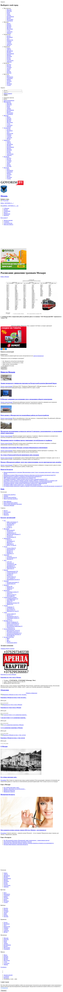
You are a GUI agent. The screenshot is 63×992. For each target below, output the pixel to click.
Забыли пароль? (8, 93)
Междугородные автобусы (11, 498)
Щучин (9, 45)
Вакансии (6, 215)
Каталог (6, 209)
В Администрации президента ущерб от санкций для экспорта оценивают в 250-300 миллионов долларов (33, 486)
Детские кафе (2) (11, 523)
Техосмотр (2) (10, 563)
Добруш (9, 49)
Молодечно (10, 29)
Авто (5, 560)
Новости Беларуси (7, 469)
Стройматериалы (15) (12, 598)
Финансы (6, 585)
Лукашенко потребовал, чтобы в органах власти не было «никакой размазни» (25, 479)
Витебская (6, 156)
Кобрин (9, 79)
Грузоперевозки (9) (12, 557)
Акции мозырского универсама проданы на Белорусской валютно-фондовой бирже (29, 383)
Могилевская (7, 101)
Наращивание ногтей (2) (13, 579)
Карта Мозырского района (11, 502)
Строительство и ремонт (10, 597)
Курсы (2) (9, 539)
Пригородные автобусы (10, 497)
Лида (8, 38)
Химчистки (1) (11, 627)
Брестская (6, 167)
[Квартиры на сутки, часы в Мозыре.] (16, 673)
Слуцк (8, 30)
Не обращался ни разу (8, 365)
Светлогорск (10, 60)
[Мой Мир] (6, 349)
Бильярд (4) (10, 552)
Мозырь (9, 55)
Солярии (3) (10, 574)
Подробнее (4, 780)
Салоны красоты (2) (12, 572)
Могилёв (9, 9)
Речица (9, 57)
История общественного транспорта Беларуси (16, 844)
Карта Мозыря (7, 501)
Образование (7, 538)
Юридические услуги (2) (13, 630)
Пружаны (9, 83)
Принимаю (3, 990)
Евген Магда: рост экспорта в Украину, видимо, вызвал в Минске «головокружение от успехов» (30, 480)
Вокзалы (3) (10, 559)
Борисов (9, 24)
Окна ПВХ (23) (11, 600)
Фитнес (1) (9, 615)
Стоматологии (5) (11, 533)
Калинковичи (10, 53)
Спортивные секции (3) (13, 618)
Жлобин (9, 52)
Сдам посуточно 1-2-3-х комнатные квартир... (13, 717)
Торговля (6, 581)
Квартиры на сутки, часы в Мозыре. (11, 677)
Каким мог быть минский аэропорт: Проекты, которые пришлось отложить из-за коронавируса (29, 843)
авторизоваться (27, 355)
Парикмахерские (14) (12, 571)
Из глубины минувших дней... (9, 777)
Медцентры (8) (11, 530)
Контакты (6, 977)
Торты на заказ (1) (11, 594)
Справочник (7, 211)
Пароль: (6, 92)
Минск (8, 23)
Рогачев (9, 59)
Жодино (9, 27)
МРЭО (8, 641)
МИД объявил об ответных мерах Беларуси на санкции (20, 477)
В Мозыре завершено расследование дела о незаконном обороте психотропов (26, 399)
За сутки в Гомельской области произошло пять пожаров (20, 455)
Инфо (2, 489)
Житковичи (10, 50)
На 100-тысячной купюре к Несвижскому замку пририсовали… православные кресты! (26, 840)
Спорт (5, 612)
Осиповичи (10, 20)
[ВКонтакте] (1, 349)
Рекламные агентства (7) (13, 631)
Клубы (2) (9, 527)
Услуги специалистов (9, 629)
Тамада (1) (9, 593)
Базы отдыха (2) (11, 609)
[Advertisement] (31, 237)
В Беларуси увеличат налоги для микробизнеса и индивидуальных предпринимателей (28, 482)
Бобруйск (9, 11)
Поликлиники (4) (11, 537)
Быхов (8, 12)
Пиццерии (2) (10, 524)
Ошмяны (9, 41)
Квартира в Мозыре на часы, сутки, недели (13, 738)
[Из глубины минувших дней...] (21, 774)
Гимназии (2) (10, 544)
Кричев (9, 18)
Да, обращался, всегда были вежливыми (13, 361)
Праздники (7, 590)
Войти (5, 99)
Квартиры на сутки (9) (13, 611)
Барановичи (10, 77)
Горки (8, 13)
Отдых (5, 546)
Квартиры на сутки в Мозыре (8, 674)
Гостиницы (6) (10, 608)
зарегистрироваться (38, 355)
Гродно (9, 35)
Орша (8, 70)
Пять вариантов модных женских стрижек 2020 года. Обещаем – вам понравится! (23, 830)
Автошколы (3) (11, 541)
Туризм (6, 605)
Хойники (9, 61)
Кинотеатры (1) (11, 549)
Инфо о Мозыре (5, 276)
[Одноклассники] (4, 349)
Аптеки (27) (10, 531)
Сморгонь (9, 44)
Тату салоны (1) (11, 578)
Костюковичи (10, 16)
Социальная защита (12, 642)
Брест (8, 75)
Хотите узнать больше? (7, 386)
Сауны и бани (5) (11, 548)
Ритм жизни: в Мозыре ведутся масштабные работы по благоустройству (25, 415)
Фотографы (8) (11, 596)
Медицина (6, 528)
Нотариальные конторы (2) (14, 634)
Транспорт (6, 554)
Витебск (9, 64)
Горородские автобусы (10, 494)
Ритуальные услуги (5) (13, 624)
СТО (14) (9, 561)
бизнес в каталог (7, 648)
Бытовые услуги (8, 620)
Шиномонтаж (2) (11, 567)
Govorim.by (4, 967)
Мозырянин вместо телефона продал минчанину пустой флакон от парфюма (26, 440)
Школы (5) (9, 542)
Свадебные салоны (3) (12, 592)
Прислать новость (8, 224)
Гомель (8, 48)
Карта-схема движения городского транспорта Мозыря (13, 504)
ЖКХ (8, 638)
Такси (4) (9, 556)
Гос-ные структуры (9, 637)
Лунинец (9, 81)
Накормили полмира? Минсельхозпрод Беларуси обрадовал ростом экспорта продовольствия (30, 475)
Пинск (8, 82)
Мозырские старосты (9, 791)
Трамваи (6, 496)
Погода (6, 212)
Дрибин (9, 15)
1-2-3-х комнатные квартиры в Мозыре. (12, 727)
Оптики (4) (10, 535)
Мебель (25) (10, 604)
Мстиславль (10, 19)
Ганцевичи (10, 78)
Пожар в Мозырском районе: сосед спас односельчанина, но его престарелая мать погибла (31, 462)
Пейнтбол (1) (10, 553)
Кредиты (6, 513)
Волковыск (10, 37)
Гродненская (7, 128)
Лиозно (9, 68)
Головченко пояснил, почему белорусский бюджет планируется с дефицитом (25, 483)
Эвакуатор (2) (10, 568)
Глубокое (9, 67)
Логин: (6, 90)
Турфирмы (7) (10, 607)
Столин (9, 85)
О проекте (6, 221)
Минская (6, 115)
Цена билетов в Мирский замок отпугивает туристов (18, 841)
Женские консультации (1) (14, 534)
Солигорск (9, 31)
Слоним (9, 42)
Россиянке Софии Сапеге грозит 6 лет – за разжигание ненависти (22, 484)
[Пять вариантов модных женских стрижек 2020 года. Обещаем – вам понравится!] (27, 827)
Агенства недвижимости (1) (14, 633)
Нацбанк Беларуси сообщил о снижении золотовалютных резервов (23, 476)
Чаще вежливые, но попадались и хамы (12, 362)
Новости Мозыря (8, 372)
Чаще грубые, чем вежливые (10, 364)
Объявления (7, 213)
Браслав (9, 66)
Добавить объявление (31, 693)
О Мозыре (6, 208)
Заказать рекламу (8, 220)
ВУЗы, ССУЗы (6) (11, 545)
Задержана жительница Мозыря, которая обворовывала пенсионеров (24, 447)
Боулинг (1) (10, 550)
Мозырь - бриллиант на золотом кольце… (15, 789)
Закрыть (3, 2)
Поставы (9, 72)
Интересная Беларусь (8, 794)
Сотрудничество (8, 223)
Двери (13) (9, 601)
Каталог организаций (8, 517)
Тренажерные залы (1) (12, 616)
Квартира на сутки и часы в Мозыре (11, 707)
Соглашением (4, 987)
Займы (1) (9, 589)
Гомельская (7, 140)
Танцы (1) (9, 619)
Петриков (9, 56)
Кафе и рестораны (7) (12, 522)
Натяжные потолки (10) (13, 602)
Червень (9, 33)
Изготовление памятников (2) (14, 626)
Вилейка (9, 26)
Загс (8, 640)
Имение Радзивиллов (9, 790)
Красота (6, 570)
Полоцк (9, 71)
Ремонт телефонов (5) (12, 622)
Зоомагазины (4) (11, 583)
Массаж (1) (10, 575)
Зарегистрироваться (9, 100)
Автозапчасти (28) (11, 564)
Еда (5, 520)
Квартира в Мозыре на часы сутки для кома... (13, 697)
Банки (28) (9, 586)
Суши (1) (9, 526)
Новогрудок (10, 40)
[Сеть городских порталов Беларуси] (12, 184)
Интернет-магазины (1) (13, 582)
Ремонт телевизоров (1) (13, 623)
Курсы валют (7, 512)
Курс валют (4, 217)
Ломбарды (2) (10, 587)
